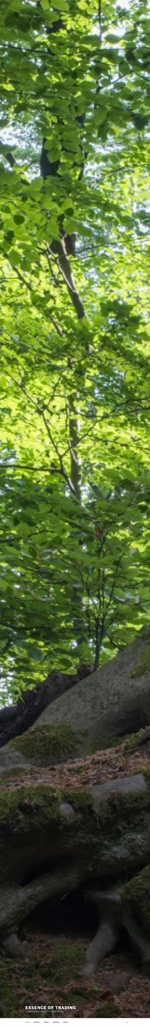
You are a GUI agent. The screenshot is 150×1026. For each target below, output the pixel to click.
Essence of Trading (50, 1007)
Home (27, 1022)
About (65, 1022)
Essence (37, 1022)
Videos (46, 1022)
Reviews (56, 1022)
